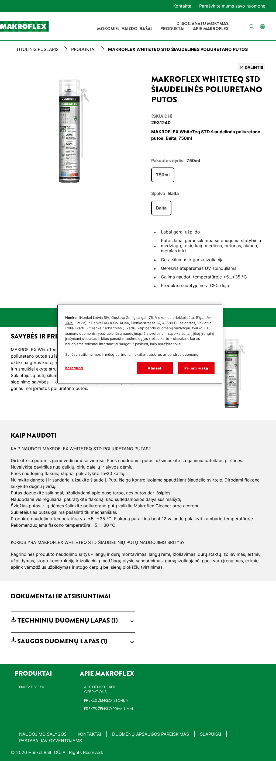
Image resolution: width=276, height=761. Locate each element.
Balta (161, 208)
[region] (140, 343)
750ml (163, 174)
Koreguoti (74, 368)
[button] (73, 620)
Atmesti (155, 368)
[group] (73, 131)
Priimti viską (196, 368)
